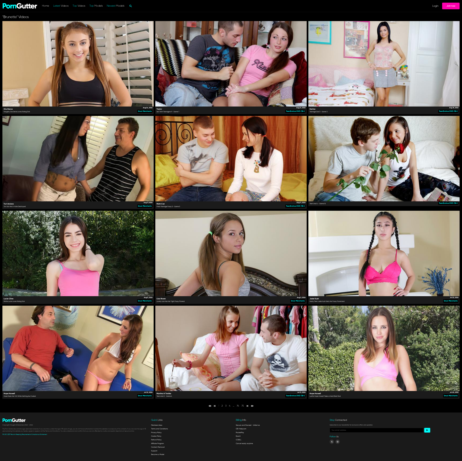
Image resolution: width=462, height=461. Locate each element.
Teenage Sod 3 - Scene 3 (318, 112)
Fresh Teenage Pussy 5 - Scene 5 (168, 206)
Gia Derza (8, 109)
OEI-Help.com (241, 429)
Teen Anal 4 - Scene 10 (318, 203)
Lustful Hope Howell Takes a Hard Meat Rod (325, 396)
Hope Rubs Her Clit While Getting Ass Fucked (20, 396)
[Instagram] (337, 442)
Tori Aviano (9, 204)
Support (154, 451)
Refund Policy (156, 440)
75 (242, 406)
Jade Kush (314, 299)
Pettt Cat (161, 204)
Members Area (156, 425)
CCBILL (238, 440)
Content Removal (158, 447)
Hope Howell (9, 394)
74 (238, 406)
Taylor (159, 109)
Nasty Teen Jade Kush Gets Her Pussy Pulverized (327, 301)
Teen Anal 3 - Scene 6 (164, 396)
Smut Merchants (145, 111)
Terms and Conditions (159, 429)
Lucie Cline (8, 299)
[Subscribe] (427, 430)
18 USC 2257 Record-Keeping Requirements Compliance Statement (24, 434)
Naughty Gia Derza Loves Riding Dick (17, 112)
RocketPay (240, 432)
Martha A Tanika (164, 394)
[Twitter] (332, 442)
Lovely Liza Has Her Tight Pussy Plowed (171, 301)
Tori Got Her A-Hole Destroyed (15, 206)
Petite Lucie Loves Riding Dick (14, 301)
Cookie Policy (156, 436)
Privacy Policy (156, 432)
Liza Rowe (161, 299)
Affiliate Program (157, 443)
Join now (450, 6)
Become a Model (157, 454)
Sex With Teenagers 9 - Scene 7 (168, 112)
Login (435, 6)
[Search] (130, 6)
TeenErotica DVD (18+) (295, 111)
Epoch (238, 436)
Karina (312, 109)
